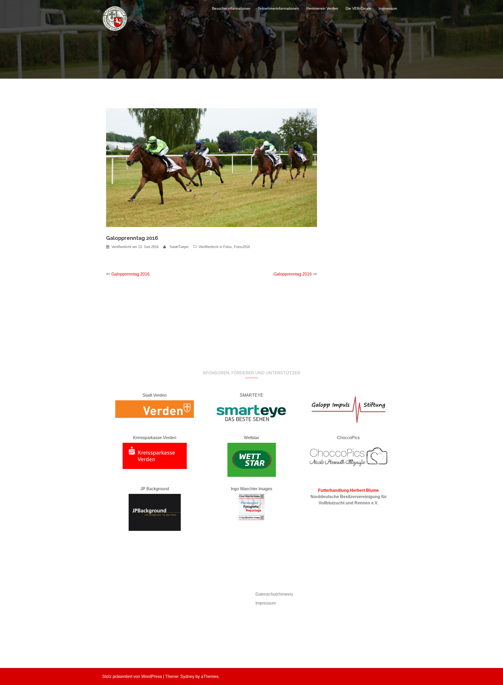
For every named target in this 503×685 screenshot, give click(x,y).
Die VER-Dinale (358, 8)
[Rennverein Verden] (115, 18)
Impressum (388, 8)
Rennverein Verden (322, 8)
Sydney (187, 676)
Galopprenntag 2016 (130, 274)
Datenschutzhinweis (274, 594)
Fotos (227, 247)
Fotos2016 (242, 247)
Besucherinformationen (231, 8)
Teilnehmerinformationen (278, 8)
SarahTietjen (179, 247)
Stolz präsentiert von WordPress (132, 676)
